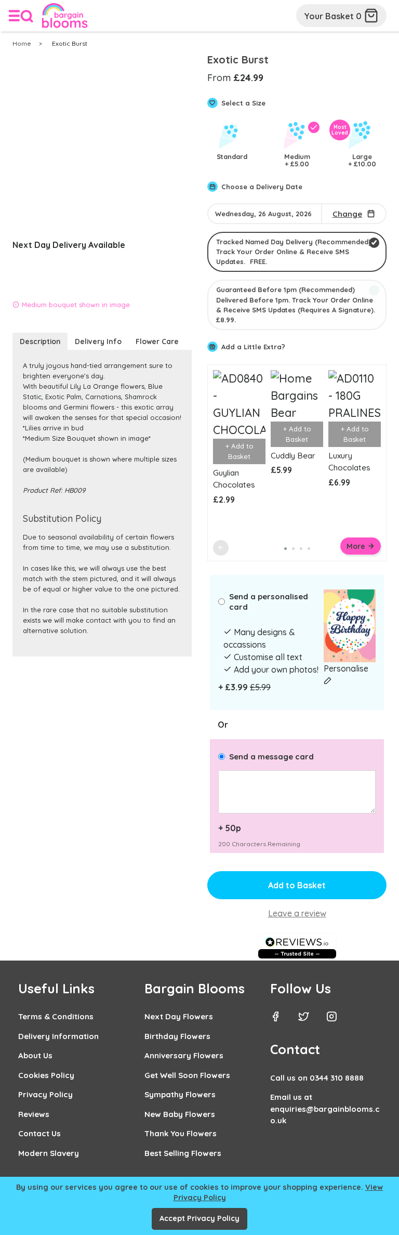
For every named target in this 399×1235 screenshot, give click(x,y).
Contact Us (39, 1133)
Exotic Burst (69, 43)
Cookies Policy (46, 1075)
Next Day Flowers (178, 1016)
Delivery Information (58, 1036)
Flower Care (157, 341)
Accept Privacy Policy (199, 1218)
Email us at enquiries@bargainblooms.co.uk (325, 1108)
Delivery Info (98, 341)
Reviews (33, 1114)
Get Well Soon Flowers (187, 1075)
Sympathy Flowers (180, 1094)
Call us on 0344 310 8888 (317, 1078)
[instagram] (339, 1018)
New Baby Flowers (179, 1114)
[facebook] (283, 1018)
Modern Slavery (48, 1153)
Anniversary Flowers (183, 1055)
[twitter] (311, 1018)
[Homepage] (62, 18)
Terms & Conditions (56, 1016)
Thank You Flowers (180, 1133)
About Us (35, 1055)
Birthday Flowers (177, 1036)
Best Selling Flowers (182, 1153)
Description (40, 341)
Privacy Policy (45, 1094)
